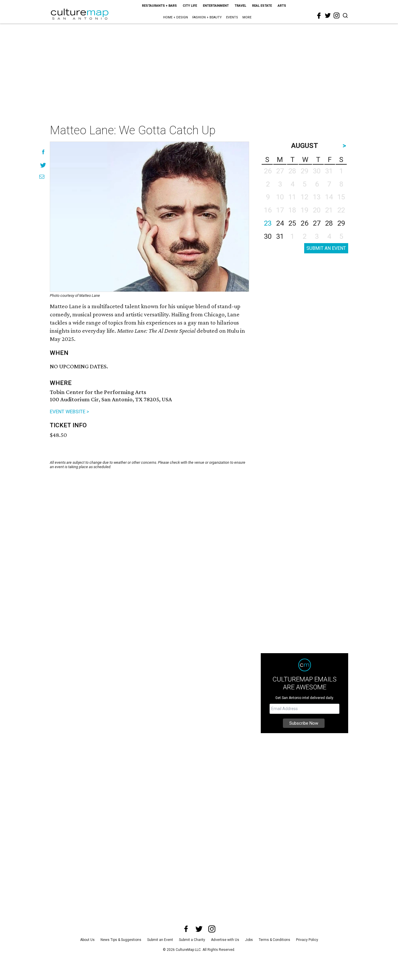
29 (341, 223)
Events (232, 17)
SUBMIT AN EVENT (326, 248)
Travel (240, 6)
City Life (190, 6)
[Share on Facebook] (43, 152)
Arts (282, 6)
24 (280, 223)
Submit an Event (160, 940)
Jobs (249, 940)
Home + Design (175, 17)
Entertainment (216, 6)
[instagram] (336, 15)
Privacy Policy (307, 940)
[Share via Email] (41, 176)
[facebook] (319, 16)
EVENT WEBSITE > (69, 411)
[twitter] (328, 15)
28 (329, 223)
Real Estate (262, 6)
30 (268, 236)
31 (280, 236)
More (246, 17)
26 (304, 223)
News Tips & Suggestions (121, 940)
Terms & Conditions (274, 940)
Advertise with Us (225, 940)
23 (268, 223)
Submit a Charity (192, 940)
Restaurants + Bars (159, 6)
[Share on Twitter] (43, 165)
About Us (87, 940)
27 (316, 223)
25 (292, 223)
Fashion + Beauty (207, 17)
